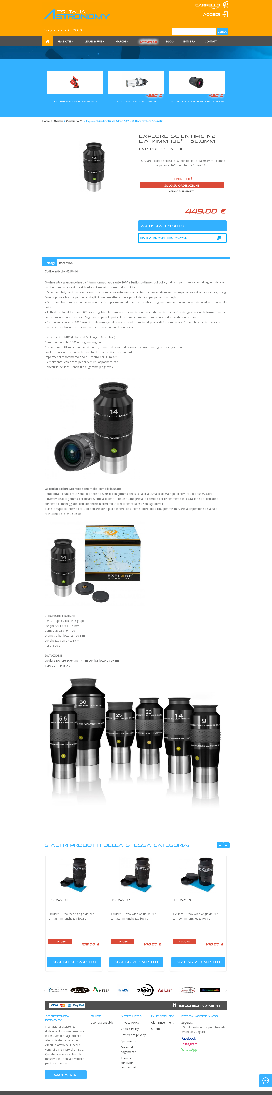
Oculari (58, 121)
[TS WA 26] (198, 875)
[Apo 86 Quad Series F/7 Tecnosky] (136, 82)
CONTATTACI (65, 1074)
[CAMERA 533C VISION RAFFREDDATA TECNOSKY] (197, 82)
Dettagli (49, 263)
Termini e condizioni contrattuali (128, 1062)
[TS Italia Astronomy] (76, 14)
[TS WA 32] (136, 875)
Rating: (64, 30)
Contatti (211, 41)
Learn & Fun (93, 41)
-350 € (154, 95)
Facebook (188, 1038)
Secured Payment (200, 1005)
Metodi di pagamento (128, 1049)
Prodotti (64, 41)
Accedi (211, 14)
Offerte (148, 41)
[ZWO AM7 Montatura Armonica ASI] (74, 82)
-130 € (216, 95)
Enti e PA (189, 41)
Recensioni (66, 263)
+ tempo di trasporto (181, 191)
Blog (170, 41)
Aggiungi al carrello (74, 962)
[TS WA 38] (74, 875)
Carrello (207, 5)
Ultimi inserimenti (162, 1022)
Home (46, 121)
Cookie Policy (130, 1029)
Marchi (121, 41)
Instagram (189, 1044)
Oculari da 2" (74, 121)
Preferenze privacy (133, 1035)
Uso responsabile (102, 1022)
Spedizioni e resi (131, 1041)
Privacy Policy (130, 1022)
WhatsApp (189, 1049)
